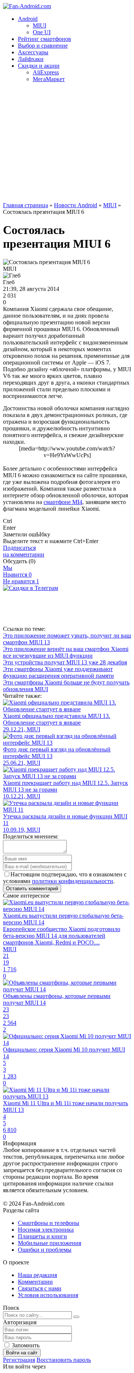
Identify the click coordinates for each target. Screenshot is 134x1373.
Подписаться (23, 551)
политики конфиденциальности (72, 881)
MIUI (39, 25)
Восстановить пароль (63, 1360)
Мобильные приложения (49, 1243)
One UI (42, 32)
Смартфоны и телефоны (48, 1223)
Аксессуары (33, 52)
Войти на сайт (22, 1353)
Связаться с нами (39, 1288)
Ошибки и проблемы (44, 1250)
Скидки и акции (39, 65)
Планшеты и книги (42, 1236)
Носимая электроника (46, 1229)
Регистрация (19, 1360)
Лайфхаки (31, 59)
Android (28, 19)
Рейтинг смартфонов (44, 39)
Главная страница (25, 205)
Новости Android (75, 205)
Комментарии (35, 1282)
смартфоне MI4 (63, 502)
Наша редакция (37, 1275)
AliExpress (46, 72)
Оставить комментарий (32, 888)
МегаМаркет (49, 79)
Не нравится (21, 581)
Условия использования (48, 1295)
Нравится (17, 574)
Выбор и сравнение (43, 45)
